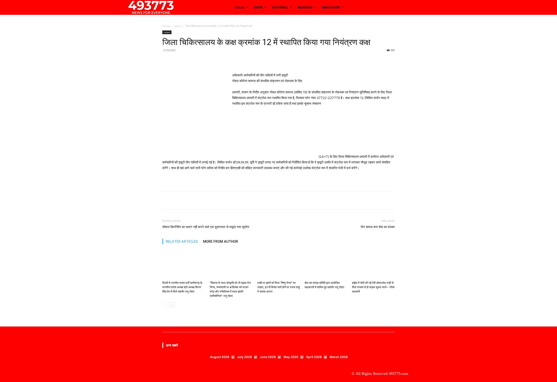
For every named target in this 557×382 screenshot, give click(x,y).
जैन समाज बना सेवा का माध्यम (378, 227)
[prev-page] (165, 304)
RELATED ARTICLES (182, 241)
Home (166, 26)
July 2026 (244, 357)
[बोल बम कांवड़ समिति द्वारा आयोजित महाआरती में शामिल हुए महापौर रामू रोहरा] (326, 264)
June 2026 (268, 357)
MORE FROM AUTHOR (220, 241)
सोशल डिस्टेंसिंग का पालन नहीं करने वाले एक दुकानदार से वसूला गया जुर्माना (205, 227)
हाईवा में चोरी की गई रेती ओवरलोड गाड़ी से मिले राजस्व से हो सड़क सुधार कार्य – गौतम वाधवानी (373, 287)
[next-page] (172, 304)
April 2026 (314, 357)
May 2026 (291, 357)
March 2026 (339, 357)
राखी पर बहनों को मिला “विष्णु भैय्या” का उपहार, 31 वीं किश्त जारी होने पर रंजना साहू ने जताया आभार (278, 287)
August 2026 (219, 357)
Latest (177, 26)
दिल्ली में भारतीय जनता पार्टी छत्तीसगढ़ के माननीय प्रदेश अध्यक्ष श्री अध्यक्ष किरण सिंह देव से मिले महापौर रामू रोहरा (182, 287)
